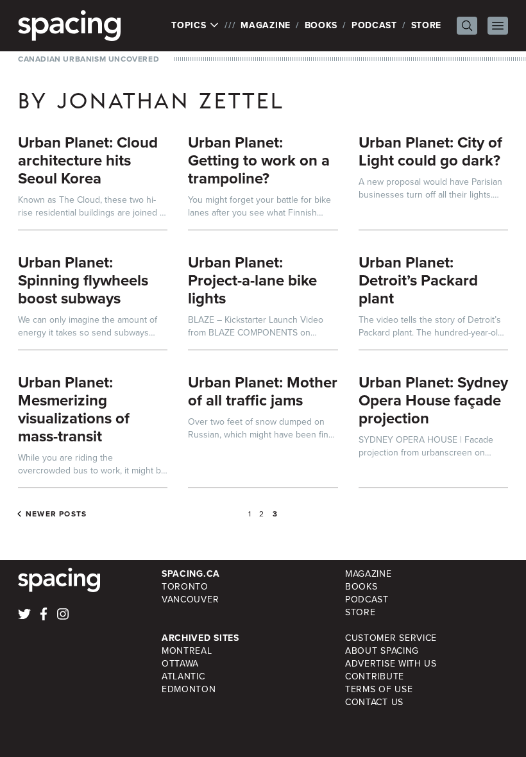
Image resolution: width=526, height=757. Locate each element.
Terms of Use (378, 689)
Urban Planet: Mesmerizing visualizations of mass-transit (74, 409)
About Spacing (382, 651)
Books (321, 25)
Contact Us (374, 702)
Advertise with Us (391, 663)
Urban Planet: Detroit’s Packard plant (418, 280)
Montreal (187, 651)
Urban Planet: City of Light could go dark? (430, 151)
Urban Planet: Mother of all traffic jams (262, 391)
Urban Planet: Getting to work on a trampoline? (259, 160)
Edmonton (189, 689)
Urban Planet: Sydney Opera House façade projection (433, 400)
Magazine (266, 25)
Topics (190, 25)
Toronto (185, 586)
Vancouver (190, 599)
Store (426, 25)
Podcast (374, 25)
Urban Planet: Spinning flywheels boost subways (83, 280)
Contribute (374, 676)
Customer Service (391, 638)
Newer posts (56, 514)
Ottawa (180, 663)
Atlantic (183, 676)
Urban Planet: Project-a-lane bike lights (252, 280)
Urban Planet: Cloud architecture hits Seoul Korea (88, 160)
